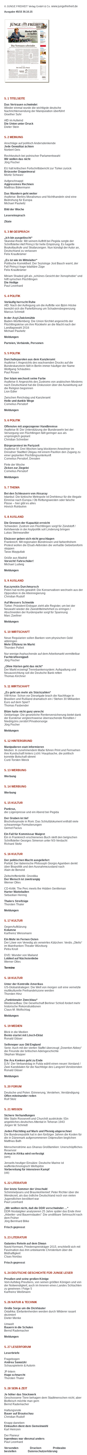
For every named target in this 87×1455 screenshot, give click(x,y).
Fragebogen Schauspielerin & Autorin (19, 1362)
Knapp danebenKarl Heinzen (26, 1426)
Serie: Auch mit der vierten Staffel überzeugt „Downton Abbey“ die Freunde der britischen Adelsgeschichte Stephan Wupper (43, 1049)
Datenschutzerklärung (42, 1451)
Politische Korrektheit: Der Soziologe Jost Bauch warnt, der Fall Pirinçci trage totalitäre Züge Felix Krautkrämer (41, 265)
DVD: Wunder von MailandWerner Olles (21, 958)
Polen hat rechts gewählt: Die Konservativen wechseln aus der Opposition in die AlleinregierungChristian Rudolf (43, 591)
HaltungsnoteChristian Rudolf (18, 1413)
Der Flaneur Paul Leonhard (24, 1439)
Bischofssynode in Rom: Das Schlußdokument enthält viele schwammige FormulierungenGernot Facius (41, 823)
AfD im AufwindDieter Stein (18, 124)
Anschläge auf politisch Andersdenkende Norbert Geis (30, 146)
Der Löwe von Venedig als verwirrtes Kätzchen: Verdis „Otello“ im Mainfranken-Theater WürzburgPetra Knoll (43, 944)
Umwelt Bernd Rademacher (18, 1327)
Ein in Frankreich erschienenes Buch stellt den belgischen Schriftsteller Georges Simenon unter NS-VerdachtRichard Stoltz (40, 838)
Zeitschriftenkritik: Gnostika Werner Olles (22, 879)
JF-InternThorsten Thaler (14, 1375)
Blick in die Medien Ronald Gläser (23, 1035)
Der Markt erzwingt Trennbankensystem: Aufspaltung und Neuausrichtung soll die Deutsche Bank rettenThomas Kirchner (40, 671)
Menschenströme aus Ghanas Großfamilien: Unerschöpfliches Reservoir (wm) (43, 1152)
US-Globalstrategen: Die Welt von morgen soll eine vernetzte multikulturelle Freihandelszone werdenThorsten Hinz (42, 988)
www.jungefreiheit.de (64, 6)
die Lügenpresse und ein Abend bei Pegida (31, 810)
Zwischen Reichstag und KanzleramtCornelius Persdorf (27, 401)
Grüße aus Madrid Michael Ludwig (19, 561)
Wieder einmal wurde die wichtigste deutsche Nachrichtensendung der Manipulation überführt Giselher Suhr (34, 109)
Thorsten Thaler (16, 903)
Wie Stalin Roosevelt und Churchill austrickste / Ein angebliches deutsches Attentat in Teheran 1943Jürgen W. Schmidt (36, 1120)
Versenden (11, 1448)
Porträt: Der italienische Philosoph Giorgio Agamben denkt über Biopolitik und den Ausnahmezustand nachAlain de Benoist (40, 865)
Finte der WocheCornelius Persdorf (16, 468)
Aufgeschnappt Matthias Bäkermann (19, 184)
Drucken (35, 1448)
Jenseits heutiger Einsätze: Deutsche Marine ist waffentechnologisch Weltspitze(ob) (34, 1167)
